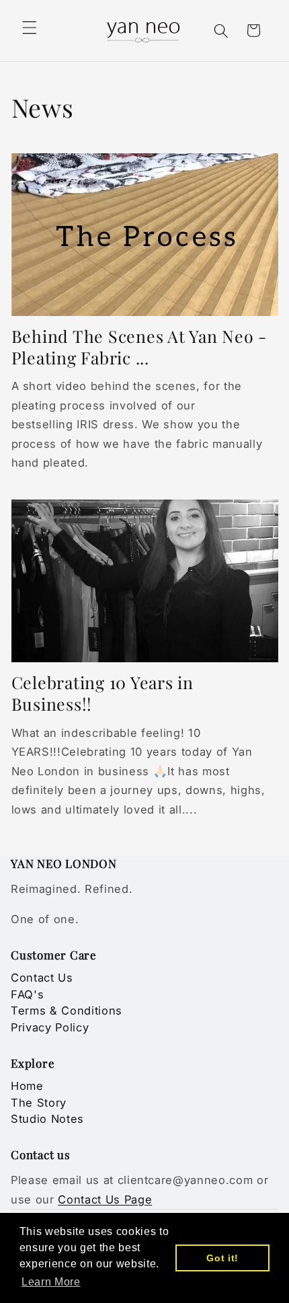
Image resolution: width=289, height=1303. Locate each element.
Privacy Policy (50, 1027)
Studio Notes (47, 1119)
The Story (39, 1102)
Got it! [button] (222, 1258)
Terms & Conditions (66, 1010)
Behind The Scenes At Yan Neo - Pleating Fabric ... (139, 346)
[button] (29, 27)
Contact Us (42, 977)
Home (27, 1086)
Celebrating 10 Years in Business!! (102, 693)
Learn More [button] (51, 1282)
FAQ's (27, 994)
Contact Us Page (105, 1199)
